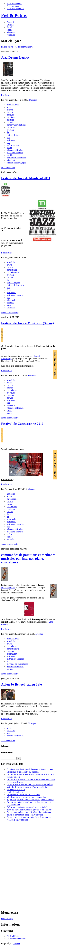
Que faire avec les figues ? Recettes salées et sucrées (30, 769)
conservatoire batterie (16, 125)
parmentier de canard (16, 789)
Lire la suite (6, 95)
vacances (11, 307)
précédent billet (8, 587)
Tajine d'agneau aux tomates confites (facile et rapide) (30, 799)
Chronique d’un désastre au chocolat (23, 772)
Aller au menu (13, 6)
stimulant (11, 160)
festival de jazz (13, 135)
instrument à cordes (15, 295)
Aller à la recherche (15, 8)
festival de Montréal (15, 285)
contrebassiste (13, 272)
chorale (10, 388)
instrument (11, 140)
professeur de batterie (16, 157)
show (9, 305)
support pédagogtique (16, 163)
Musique (33, 100)
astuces (10, 110)
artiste (9, 107)
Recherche (7, 752)
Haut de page (7, 918)
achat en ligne (13, 104)
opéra (9, 534)
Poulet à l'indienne (15, 792)
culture (10, 277)
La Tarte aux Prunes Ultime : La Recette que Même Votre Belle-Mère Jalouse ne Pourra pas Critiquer (30, 785)
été (8, 132)
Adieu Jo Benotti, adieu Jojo (21, 684)
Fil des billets (7, 47)
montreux (11, 405)
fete (8, 287)
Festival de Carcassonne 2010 (22, 423)
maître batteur (13, 145)
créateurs (11, 127)
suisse (9, 413)
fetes (9, 290)
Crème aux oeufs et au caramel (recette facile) (27, 807)
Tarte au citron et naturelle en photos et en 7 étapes (29, 809)
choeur (10, 267)
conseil (10, 122)
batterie (10, 112)
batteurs (10, 115)
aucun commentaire (9, 312)
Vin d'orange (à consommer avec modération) (27, 797)
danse (9, 514)
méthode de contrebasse (17, 664)
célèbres (10, 120)
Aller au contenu (14, 3)
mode (9, 147)
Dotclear (16, 943)
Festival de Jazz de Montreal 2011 (25, 178)
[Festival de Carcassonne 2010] (29, 464)
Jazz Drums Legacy (15, 57)
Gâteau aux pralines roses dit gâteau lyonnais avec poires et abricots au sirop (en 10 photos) (29, 813)
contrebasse (12, 270)
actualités (11, 262)
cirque (9, 504)
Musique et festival (15, 150)
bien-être (10, 117)
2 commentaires (8, 740)
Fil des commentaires (24, 47)
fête (8, 137)
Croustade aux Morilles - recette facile (23, 794)
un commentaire (8, 167)
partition (10, 155)
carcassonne (12, 499)
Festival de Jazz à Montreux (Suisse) (27, 323)
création (10, 130)
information (12, 519)
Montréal (11, 300)
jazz (8, 142)
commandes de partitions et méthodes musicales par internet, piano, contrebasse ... (28, 558)
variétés (10, 539)
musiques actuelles (15, 152)
